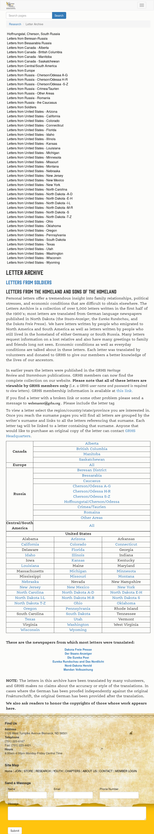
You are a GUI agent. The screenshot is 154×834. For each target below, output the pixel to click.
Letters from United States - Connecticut (35, 125)
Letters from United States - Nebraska (33, 171)
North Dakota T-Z (30, 603)
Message (13, 804)
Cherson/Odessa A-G (92, 486)
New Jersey (30, 587)
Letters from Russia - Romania (28, 97)
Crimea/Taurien (92, 507)
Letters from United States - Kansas (32, 143)
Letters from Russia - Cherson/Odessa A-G (37, 75)
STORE (28, 771)
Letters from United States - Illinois (31, 139)
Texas (30, 619)
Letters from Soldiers (21, 107)
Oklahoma (126, 603)
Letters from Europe (21, 70)
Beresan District (91, 470)
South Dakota (78, 614)
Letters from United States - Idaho (30, 134)
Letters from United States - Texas (31, 244)
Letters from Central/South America (32, 65)
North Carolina (30, 592)
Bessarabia (92, 475)
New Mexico (78, 587)
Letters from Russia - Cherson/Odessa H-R (37, 79)
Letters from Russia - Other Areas (30, 93)
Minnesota (126, 571)
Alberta (91, 443)
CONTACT (106, 771)
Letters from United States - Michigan (33, 152)
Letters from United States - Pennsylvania (36, 235)
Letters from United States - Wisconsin (34, 257)
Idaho (30, 555)
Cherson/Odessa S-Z (91, 496)
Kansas (78, 560)
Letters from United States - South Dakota (36, 239)
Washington (78, 625)
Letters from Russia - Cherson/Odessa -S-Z (37, 84)
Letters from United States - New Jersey (35, 175)
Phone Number (109, 789)
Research (15, 24)
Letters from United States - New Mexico (35, 180)
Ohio (78, 603)
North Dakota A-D (78, 592)
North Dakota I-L (30, 598)
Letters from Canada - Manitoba (29, 56)
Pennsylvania (78, 609)
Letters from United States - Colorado (33, 120)
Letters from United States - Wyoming (33, 262)
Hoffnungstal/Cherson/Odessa (91, 502)
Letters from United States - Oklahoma (34, 225)
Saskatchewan (92, 459)
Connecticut (126, 544)
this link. (125, 391)
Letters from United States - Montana (33, 166)
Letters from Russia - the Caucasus (32, 102)
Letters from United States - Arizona (32, 111)
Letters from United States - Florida (31, 130)
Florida (78, 550)
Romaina (92, 512)
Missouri (78, 576)
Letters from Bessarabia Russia (29, 43)
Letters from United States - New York (33, 184)
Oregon (30, 609)
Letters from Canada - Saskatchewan (33, 61)
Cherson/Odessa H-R (92, 491)
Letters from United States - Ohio (30, 221)
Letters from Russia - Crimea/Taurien (33, 88)
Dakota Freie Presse (78, 649)
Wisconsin (30, 630)
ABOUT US (90, 771)
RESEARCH (43, 771)
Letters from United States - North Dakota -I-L (39, 203)
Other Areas (92, 518)
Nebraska (30, 582)
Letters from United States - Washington (35, 253)
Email (57, 789)
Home (9, 771)
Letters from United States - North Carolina (37, 189)
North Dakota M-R (78, 598)
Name (11, 789)
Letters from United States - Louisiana (33, 148)
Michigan (78, 571)
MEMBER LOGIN (126, 771)
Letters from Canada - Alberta (28, 47)
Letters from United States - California (33, 116)
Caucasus (91, 481)
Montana (126, 576)
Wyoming (78, 630)
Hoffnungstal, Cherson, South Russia (33, 33)
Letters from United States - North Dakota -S (38, 212)
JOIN (18, 771)
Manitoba (91, 454)
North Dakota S (126, 598)
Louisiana (30, 566)
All (91, 465)
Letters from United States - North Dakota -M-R (40, 207)
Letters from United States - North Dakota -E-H (40, 198)
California (30, 544)
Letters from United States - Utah (30, 248)
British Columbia (91, 449)
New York (126, 587)
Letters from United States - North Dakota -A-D (40, 194)
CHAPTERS (72, 771)
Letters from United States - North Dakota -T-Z (39, 216)
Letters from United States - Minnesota (34, 157)
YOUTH (58, 771)
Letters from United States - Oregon (32, 230)
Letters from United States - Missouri (32, 162)
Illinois (78, 555)
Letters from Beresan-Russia (27, 38)
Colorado (78, 544)
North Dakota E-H (126, 592)
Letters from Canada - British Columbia (34, 52)
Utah (78, 619)
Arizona (78, 539)
